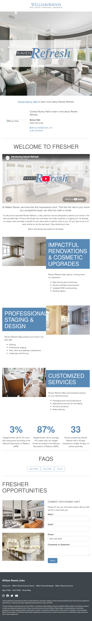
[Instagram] (3, 595)
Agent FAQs (33, 469)
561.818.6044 (37, 130)
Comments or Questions (59, 545)
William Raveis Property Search (23, 586)
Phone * (51, 534)
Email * (51, 524)
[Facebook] (7, 595)
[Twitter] (12, 595)
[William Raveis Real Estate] (46, 8)
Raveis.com (6, 586)
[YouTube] (16, 595)
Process (60, 469)
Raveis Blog (26, 590)
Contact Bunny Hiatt (28, 101)
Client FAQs (47, 469)
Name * (51, 514)
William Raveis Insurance (64, 586)
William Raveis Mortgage (45, 586)
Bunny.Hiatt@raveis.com (42, 127)
